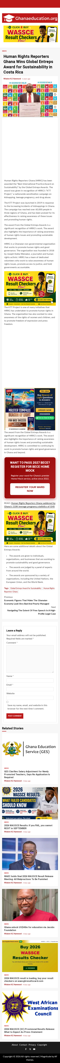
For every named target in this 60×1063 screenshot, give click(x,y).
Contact (23, 1045)
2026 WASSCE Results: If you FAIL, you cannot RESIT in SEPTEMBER (30, 803)
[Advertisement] (30, 148)
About (15, 1045)
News (4, 51)
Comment (12, 643)
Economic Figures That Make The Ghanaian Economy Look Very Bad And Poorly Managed (26, 600)
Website (10, 693)
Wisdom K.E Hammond (12, 79)
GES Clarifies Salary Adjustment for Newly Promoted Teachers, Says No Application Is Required (30, 749)
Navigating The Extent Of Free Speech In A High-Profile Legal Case (31, 610)
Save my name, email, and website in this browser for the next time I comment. (27, 707)
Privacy (32, 1045)
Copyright (42, 1045)
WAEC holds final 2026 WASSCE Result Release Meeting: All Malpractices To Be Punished (30, 854)
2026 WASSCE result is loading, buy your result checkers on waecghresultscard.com (30, 956)
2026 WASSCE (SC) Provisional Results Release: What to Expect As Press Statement (30, 1007)
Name (10, 676)
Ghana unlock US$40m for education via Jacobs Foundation (30, 905)
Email (9, 685)
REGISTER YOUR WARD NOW (30, 489)
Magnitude (45, 1056)
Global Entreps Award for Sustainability (25, 588)
